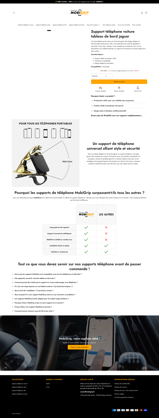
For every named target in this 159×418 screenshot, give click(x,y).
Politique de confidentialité (122, 384)
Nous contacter (85, 398)
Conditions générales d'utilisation (124, 397)
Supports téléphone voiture (19, 384)
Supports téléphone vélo (19, 390)
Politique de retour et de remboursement (126, 390)
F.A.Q (47, 387)
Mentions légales (119, 394)
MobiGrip (18, 413)
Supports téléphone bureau (20, 394)
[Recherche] (14, 13)
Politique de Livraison (120, 387)
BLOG (48, 384)
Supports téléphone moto (19, 387)
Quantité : (95, 76)
